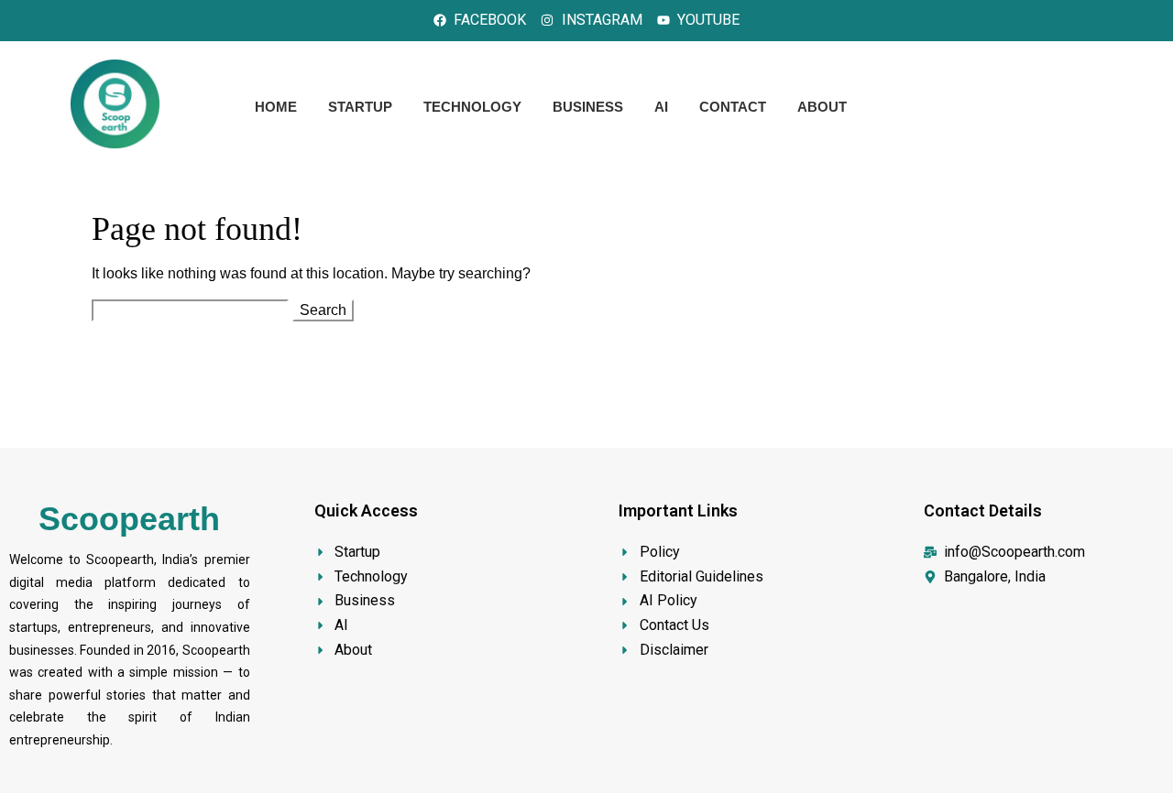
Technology (472, 106)
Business (588, 106)
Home (276, 106)
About (822, 106)
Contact (732, 106)
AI (661, 106)
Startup (360, 106)
